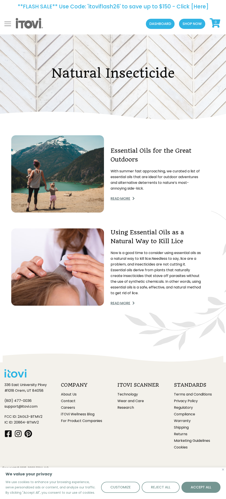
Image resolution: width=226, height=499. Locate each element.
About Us (69, 394)
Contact (68, 401)
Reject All (160, 487)
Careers (68, 407)
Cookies (181, 447)
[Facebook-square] (8, 433)
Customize (120, 487)
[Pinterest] (28, 433)
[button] (160, 24)
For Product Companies (81, 421)
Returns (180, 434)
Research (125, 407)
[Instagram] (18, 433)
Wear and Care (130, 401)
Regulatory (183, 407)
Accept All (201, 487)
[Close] (223, 470)
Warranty (182, 421)
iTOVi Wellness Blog (77, 414)
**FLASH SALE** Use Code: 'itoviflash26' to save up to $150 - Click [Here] (113, 6)
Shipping (181, 427)
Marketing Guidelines (192, 441)
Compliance (184, 414)
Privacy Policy (186, 401)
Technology (127, 394)
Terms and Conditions (193, 394)
